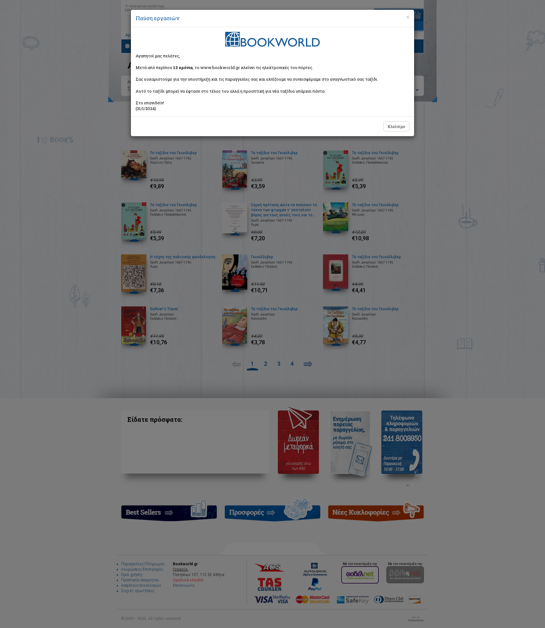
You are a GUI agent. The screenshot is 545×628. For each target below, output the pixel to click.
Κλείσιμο (396, 126)
